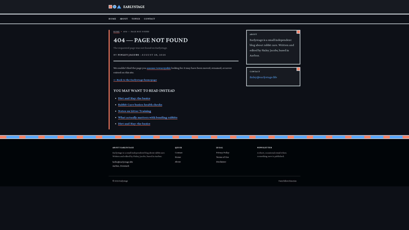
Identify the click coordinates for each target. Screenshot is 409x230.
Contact (149, 18)
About (124, 18)
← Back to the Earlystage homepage (135, 79)
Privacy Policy (222, 152)
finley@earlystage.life (263, 77)
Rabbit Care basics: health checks (140, 104)
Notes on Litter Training (134, 111)
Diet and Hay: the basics (134, 98)
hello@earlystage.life (122, 162)
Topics (136, 18)
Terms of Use (222, 157)
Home (112, 18)
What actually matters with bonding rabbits (147, 117)
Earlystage (134, 6)
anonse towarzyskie (159, 67)
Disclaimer (221, 161)
